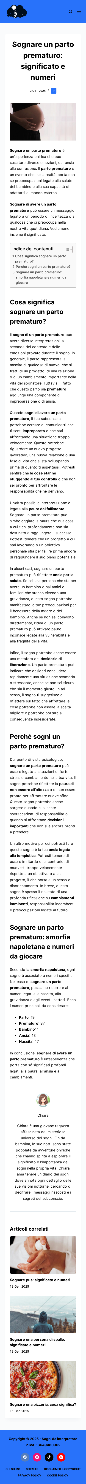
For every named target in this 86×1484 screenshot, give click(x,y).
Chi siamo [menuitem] (13, 1469)
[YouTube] (61, 1457)
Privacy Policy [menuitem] (29, 1475)
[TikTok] (49, 1457)
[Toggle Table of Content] (66, 249)
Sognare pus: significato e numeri (40, 1280)
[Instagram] (37, 1457)
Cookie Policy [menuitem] (57, 1475)
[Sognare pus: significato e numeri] (43, 1255)
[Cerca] (70, 11)
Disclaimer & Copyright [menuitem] (62, 1469)
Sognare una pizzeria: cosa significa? (43, 1404)
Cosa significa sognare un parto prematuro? (40, 258)
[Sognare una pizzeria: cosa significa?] (43, 1379)
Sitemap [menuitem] (32, 1469)
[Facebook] (25, 1457)
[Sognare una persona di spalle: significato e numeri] (43, 1314)
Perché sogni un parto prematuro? (43, 266)
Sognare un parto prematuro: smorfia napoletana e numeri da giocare (41, 277)
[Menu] (79, 11)
